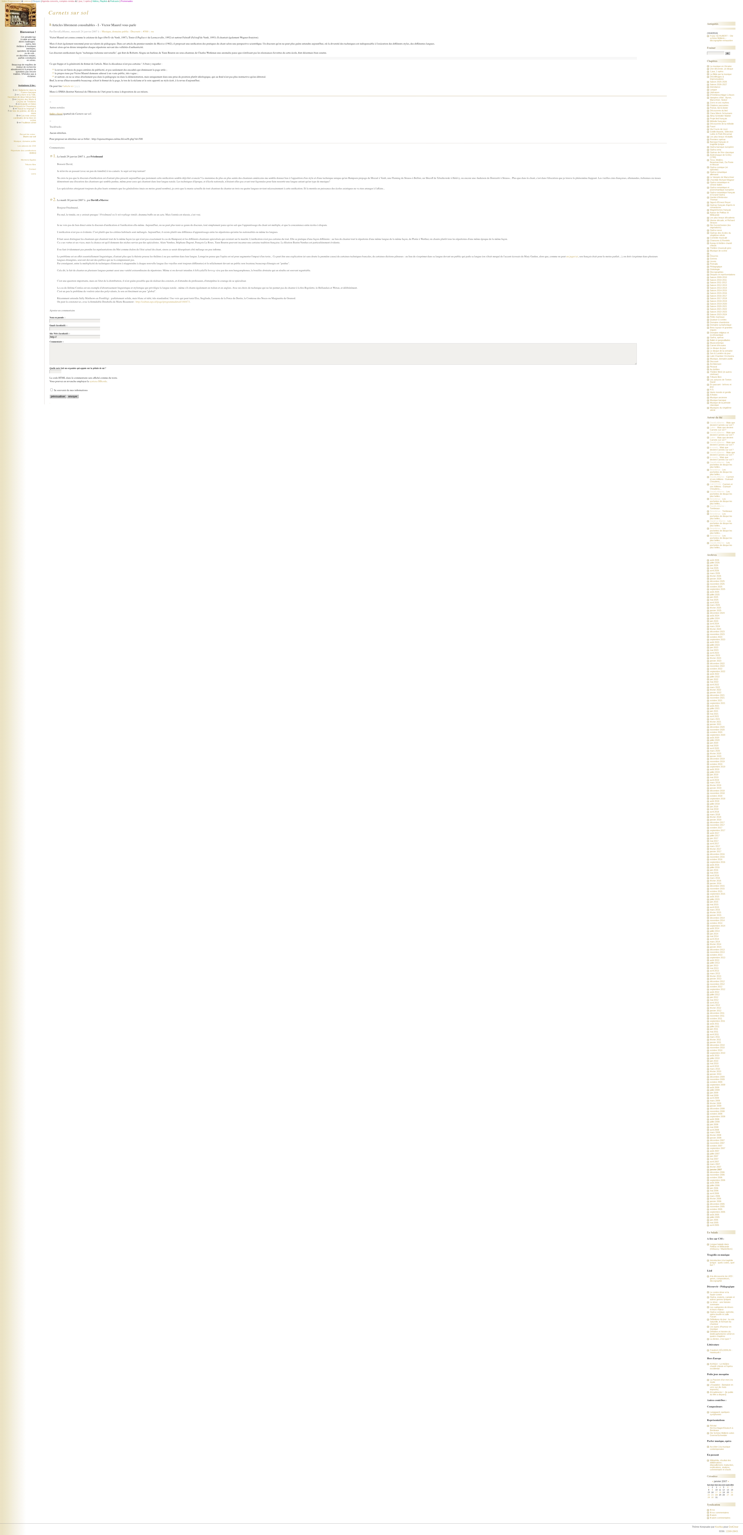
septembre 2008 (717, 1116)
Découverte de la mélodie (722, 124)
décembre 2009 (717, 1077)
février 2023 (715, 658)
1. (54, 156)
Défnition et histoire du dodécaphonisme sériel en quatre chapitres (722, 1333)
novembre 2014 (717, 920)
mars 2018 (715, 814)
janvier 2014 (715, 947)
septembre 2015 (717, 894)
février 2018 (715, 817)
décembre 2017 (717, 822)
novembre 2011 (717, 1016)
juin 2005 (714, 1220)
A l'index (713, 395)
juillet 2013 (715, 963)
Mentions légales (28, 160)
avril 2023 (714, 653)
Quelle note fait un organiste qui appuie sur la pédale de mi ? (78, 368)
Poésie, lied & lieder (719, 108)
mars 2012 (715, 1005)
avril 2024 (714, 623)
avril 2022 (714, 684)
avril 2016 (714, 875)
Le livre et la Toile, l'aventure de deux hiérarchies (22, 96)
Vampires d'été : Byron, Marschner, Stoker (721, 98)
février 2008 (715, 1135)
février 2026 (715, 576)
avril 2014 (714, 939)
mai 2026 (714, 568)
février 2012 (715, 1008)
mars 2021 (715, 719)
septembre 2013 (717, 957)
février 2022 (715, 690)
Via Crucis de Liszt (719, 129)
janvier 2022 (715, 692)
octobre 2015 (716, 891)
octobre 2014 (716, 923)
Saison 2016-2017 (718, 296)
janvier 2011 (715, 1042)
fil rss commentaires (719, 1512)
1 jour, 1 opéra (716, 71)
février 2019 (715, 785)
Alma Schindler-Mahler (720, 116)
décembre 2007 (717, 1140)
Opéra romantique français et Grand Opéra (722, 193)
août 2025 (714, 592)
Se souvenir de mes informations (71, 390)
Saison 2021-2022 (718, 309)
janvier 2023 (715, 661)
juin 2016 (714, 870)
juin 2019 (714, 774)
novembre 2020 (717, 729)
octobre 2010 (716, 1050)
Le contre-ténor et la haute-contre (719, 1293)
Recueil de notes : (28, 135)
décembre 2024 (717, 613)
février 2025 (715, 608)
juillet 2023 (715, 645)
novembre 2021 (717, 698)
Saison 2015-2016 (718, 293)
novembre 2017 (717, 825)
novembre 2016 (717, 857)
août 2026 (714, 560)
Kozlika (719, 1527)
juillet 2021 (715, 708)
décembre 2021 (717, 695)
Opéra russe (716, 230)
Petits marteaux (717, 317)
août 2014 (714, 928)
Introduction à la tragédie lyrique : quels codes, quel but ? (722, 1262)
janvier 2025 (715, 610)
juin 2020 (714, 743)
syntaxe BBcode (98, 381)
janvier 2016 (715, 883)
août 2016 (714, 865)
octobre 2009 (716, 1082)
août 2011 (714, 1024)
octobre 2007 (716, 1146)
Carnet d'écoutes (718, 345)
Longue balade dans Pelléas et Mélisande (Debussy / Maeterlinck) (721, 1246)
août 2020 (714, 737)
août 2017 (714, 833)
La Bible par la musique (721, 74)
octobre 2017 (716, 827)
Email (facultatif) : (58, 325)
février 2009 (715, 1103)
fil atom (713, 1515)
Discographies (716, 272)
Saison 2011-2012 (718, 282)
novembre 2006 (717, 1175)
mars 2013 (715, 973)
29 (709, 1497)
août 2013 (714, 960)
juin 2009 (714, 1092)
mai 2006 (714, 1190)
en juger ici (572, 256)
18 (720, 1492)
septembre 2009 (717, 1085)
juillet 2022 (715, 676)
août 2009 (714, 1087)
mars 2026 (715, 573)
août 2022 (714, 674)
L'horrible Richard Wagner (722, 180)
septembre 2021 (717, 703)
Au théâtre (715, 369)
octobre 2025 (716, 586)
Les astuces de (27, 146)
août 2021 (714, 706)
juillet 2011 (714, 1026)
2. (54, 199)
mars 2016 (715, 878)
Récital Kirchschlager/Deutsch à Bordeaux (721, 1427)
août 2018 (714, 801)
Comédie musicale (718, 238)
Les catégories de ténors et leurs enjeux (721, 1308)
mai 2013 (714, 968)
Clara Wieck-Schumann (721, 113)
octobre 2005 (716, 1209)
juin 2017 (714, 838)
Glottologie (715, 269)
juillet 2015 (715, 899)
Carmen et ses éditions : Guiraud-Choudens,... (722, 479)
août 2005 (714, 1214)
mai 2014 (714, 936)
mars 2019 (715, 782)
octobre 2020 (716, 732)
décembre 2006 (717, 1172)
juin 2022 (714, 679)
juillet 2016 (715, 867)
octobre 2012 (716, 986)
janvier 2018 (715, 820)
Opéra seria (715, 149)
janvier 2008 (715, 1138)
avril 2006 (714, 1193)
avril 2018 (714, 812)
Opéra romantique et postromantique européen (722, 188)
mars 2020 (715, 751)
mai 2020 (714, 745)
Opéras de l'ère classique (722, 152)
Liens (33, 174)
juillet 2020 (715, 740)
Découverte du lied (719, 110)
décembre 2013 (717, 949)
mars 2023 (715, 655)
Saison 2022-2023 (718, 312)
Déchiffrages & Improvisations (717, 78)
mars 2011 (715, 1037)
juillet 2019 (715, 772)
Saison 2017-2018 (718, 298)
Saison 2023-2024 (718, 314)
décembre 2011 (717, 1013)
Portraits (714, 264)
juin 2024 (714, 621)
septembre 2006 (717, 1180)
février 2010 (715, 1071)
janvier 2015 (715, 915)
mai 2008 (714, 1127)
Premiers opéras (718, 139)
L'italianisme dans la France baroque (26, 91)
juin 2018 (714, 806)
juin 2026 (714, 565)
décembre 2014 (717, 918)
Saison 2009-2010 (718, 277)
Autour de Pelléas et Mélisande (719, 213)
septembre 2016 (717, 862)
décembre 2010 (717, 1045)
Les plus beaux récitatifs (721, 137)
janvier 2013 (715, 978)
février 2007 (715, 1167)
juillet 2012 (715, 994)
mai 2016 (714, 873)
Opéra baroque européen (722, 147)
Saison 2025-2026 (718, 82)
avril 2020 (714, 748)
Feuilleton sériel (28, 122)
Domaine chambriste (719, 322)
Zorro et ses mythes (719, 102)
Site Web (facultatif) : (60, 333)
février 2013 (715, 976)
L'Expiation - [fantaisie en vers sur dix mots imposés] (721, 1387)
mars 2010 (715, 1069)
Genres (713, 258)
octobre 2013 (716, 955)
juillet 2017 (715, 835)
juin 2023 (714, 647)
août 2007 (714, 1151)
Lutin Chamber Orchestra (722, 356)
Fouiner (711, 48)
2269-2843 (732, 1531)
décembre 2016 (717, 854)
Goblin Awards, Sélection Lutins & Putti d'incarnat (721, 132)
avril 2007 (714, 1161)
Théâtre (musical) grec (720, 248)
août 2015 (714, 896)
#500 (145, 31)
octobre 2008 (716, 1114)
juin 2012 (714, 997)
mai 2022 (714, 682)
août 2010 (714, 1055)
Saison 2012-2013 (718, 285)
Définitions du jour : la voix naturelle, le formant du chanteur (722, 1321)
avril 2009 (714, 1098)
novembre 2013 (717, 952)
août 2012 (714, 992)
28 (732, 1495)
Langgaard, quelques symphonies (720, 1413)
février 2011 (715, 1039)
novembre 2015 (717, 888)
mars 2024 (715, 626)
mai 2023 (714, 650)
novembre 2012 (717, 984)
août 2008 (714, 1119)
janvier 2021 (715, 724)
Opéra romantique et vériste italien (719, 183)
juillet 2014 (715, 931)
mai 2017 (714, 841)
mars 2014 (715, 941)
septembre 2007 (717, 1148)
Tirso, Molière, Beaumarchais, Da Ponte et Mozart (721, 162)
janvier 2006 (715, 1201)
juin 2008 (714, 1124)
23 (712, 1495)
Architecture (715, 364)
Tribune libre (30, 164)
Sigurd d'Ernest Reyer (720, 202)
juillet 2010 (715, 1058)
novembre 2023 (717, 634)
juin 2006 (714, 1188)
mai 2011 (714, 1031)
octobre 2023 (716, 637)
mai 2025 (714, 600)
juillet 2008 (715, 1122)
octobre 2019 (716, 764)
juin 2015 (714, 902)
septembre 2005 (717, 1212)
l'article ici (68, 86)
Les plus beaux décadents (722, 217)
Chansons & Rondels (720, 240)
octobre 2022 (716, 669)
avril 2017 (714, 843)
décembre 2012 (717, 981)
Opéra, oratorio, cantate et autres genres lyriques (722, 1298)
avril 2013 (714, 971)
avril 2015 (714, 907)
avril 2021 (714, 716)
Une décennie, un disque (721, 69)
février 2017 (715, 849)
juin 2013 (714, 965)
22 (709, 1495)
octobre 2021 (716, 700)
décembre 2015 (717, 886)
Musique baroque (718, 400)
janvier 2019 (715, 788)
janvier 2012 (715, 1010)
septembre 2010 (717, 1053)
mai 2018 (714, 809)
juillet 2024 (715, 618)
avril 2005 (714, 1225)
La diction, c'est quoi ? (720, 1339)
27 (728, 1495)
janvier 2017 (715, 851)
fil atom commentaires (720, 1518)
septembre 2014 (717, 926)
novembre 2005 (717, 1206)
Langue (713, 89)
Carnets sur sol (68, 12)
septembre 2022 (717, 671)
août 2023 (714, 642)
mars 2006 (715, 1196)
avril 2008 (714, 1130)
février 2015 (715, 912)
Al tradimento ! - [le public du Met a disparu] (721, 1393)
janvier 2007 (716, 1169)
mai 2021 (714, 714)
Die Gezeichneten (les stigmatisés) (720, 226)
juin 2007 (714, 1156)
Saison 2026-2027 (718, 84)
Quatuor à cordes (718, 319)
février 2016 (715, 880)
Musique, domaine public (116, 31)
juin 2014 (714, 934)
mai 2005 (714, 1222)
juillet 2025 (715, 594)
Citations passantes (719, 105)
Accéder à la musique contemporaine (720, 1448)
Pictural (713, 367)
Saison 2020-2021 (718, 306)
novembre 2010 (717, 1047)
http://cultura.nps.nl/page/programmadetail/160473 (163, 301)
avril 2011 (714, 1034)
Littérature (714, 92)
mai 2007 (714, 1159)
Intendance (715, 87)
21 (732, 1492)
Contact (32, 169)
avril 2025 (714, 602)
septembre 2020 (717, 735)
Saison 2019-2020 (718, 304)
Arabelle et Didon (28, 104)
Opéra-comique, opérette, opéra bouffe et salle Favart (722, 1314)
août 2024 (714, 615)
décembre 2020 (717, 727)
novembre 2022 (717, 666)
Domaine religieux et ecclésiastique (719, 333)
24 (716, 1495)
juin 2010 (714, 1061)
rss (152, 31)
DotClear (733, 1527)
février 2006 (715, 1198)
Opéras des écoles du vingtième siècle (720, 234)
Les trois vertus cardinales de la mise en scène (24, 117)
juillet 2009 (715, 1090)
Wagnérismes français (720, 210)
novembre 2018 (717, 793)
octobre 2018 (716, 796)
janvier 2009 (715, 1106)
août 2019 (714, 769)
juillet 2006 (715, 1185)
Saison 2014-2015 (718, 290)
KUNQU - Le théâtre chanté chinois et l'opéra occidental (721, 1366)
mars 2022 (715, 687)
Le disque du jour (718, 348)
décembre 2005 (717, 1204)
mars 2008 (715, 1132)
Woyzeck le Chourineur (25, 106)
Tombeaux (715, 508)
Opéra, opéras (717, 337)
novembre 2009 (717, 1079)
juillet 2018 (715, 804)
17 (716, 1492)
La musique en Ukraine (721, 66)
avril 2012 (714, 1002)
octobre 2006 (716, 1177)
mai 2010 (714, 1063)
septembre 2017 (717, 830)
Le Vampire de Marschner (722, 177)
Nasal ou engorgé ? (27, 108)
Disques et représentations (722, 274)
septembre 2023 (717, 639)
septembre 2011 (717, 1021)
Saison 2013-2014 (718, 288)
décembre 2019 (717, 759)
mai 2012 (714, 1000)
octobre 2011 (716, 1018)
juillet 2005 (715, 1217)
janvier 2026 (715, 578)
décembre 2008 (717, 1108)
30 (712, 1497)
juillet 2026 (715, 562)
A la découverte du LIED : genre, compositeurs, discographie (722, 1278)
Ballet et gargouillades (720, 340)
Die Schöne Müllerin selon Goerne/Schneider (722, 1434)
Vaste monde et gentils (720, 392)
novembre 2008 (717, 1111)
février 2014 (715, 944)
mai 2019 (714, 777)
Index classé (56, 113)
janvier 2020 (715, 756)
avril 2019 (714, 780)
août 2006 (714, 1182)
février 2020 (715, 753)
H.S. (712, 389)
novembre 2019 (717, 761)
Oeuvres (714, 256)
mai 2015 (714, 904)
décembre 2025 (717, 581)
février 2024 (715, 629)
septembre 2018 (717, 798)
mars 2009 (715, 1100)
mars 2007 (715, 1164)
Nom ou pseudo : (57, 317)
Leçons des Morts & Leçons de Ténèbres (26, 100)
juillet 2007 (715, 1153)
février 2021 (715, 722)
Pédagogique (716, 266)
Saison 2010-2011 (718, 280)
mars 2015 (715, 910)
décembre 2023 (717, 631)
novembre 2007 (717, 1143)
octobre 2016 (716, 859)
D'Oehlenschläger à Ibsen (722, 95)
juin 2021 (714, 711)
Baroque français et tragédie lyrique (719, 143)
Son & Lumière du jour (720, 353)
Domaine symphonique (720, 325)
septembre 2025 (717, 589)
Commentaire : (57, 341)
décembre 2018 (717, 790)
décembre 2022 (717, 663)
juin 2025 (714, 597)
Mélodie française (718, 121)
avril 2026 (714, 570)
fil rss (712, 1510)
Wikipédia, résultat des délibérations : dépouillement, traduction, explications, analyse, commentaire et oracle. (722, 1465)
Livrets (713, 261)
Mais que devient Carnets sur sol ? (722, 423)
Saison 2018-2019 (718, 301)
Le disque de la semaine (721, 351)
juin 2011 (714, 1029)
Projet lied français (718, 118)
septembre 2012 (717, 989)
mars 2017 (715, 846)
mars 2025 (715, 605)
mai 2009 (714, 1095)
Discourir (135, 31)
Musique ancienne (718, 397)
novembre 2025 (717, 584)
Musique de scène (718, 251)
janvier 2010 (715, 1074)
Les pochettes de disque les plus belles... (721, 464)
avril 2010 (714, 1066)
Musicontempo (717, 343)
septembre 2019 (717, 766)
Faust (712, 126)
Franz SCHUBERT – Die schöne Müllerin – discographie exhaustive (721, 38)
